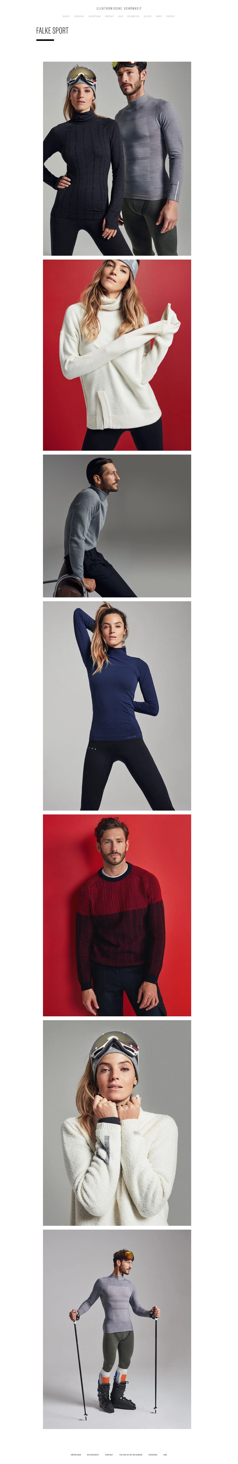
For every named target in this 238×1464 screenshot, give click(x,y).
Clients (148, 16)
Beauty (66, 16)
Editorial (79, 16)
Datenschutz (93, 1454)
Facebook (153, 1454)
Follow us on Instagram (131, 1454)
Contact (171, 16)
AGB (165, 1454)
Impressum (76, 1454)
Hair (121, 16)
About (159, 16)
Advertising (95, 16)
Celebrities (134, 16)
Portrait (109, 16)
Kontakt (109, 1454)
